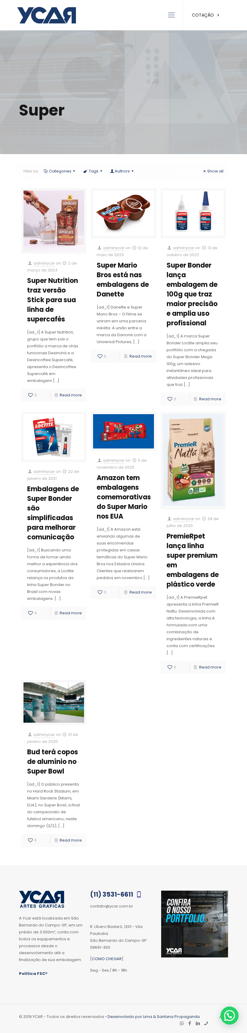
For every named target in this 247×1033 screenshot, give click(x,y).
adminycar (44, 263)
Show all (215, 171)
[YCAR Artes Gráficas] (46, 15)
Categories (60, 171)
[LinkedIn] (198, 1023)
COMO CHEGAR (107, 959)
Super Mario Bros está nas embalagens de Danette (123, 280)
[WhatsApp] (182, 1023)
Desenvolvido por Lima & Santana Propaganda (154, 1016)
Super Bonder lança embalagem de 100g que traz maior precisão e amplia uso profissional (192, 294)
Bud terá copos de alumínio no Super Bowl (52, 761)
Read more (71, 395)
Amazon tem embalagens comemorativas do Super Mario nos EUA (124, 497)
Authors (122, 171)
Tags (93, 171)
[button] (229, 1016)
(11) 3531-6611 (112, 894)
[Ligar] (206, 1023)
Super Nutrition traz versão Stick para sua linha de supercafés (52, 300)
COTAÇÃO (203, 15)
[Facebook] (190, 1023)
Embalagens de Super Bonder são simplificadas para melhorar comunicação (53, 513)
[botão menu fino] (171, 15)
